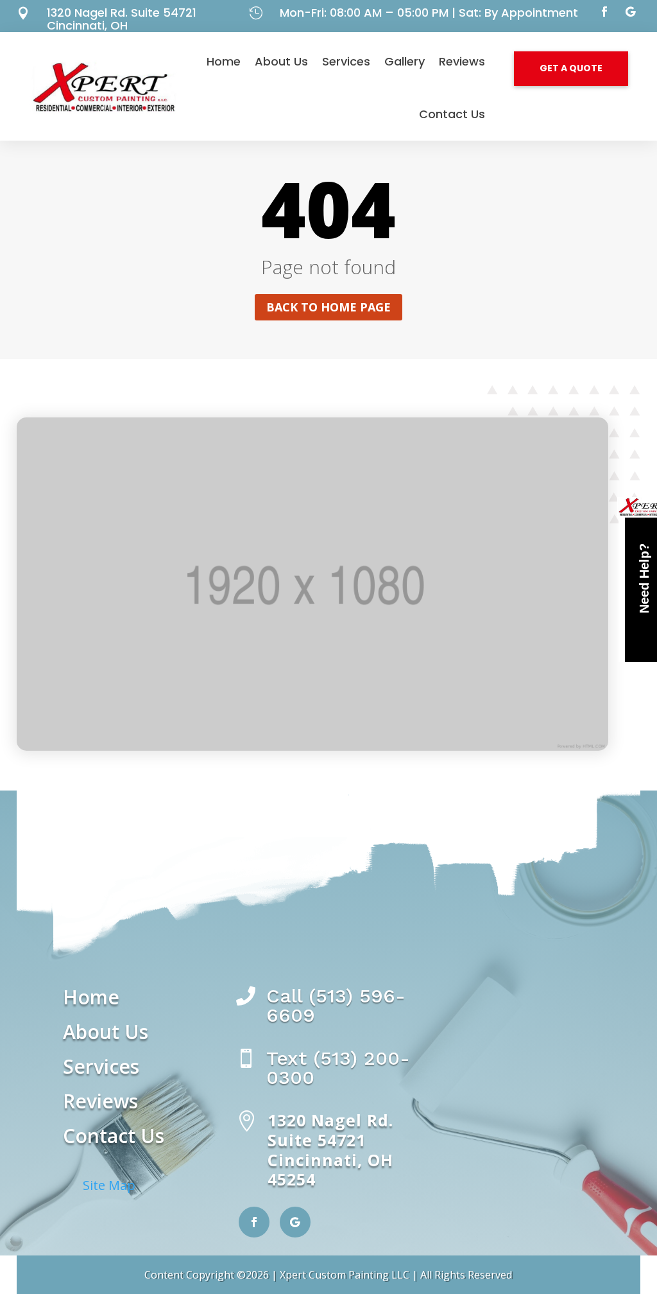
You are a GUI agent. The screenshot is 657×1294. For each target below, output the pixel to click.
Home (224, 61)
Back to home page (328, 307)
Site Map (109, 1185)
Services (346, 61)
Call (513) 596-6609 (335, 1005)
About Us (281, 61)
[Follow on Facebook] (604, 11)
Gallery (404, 61)
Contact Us (452, 114)
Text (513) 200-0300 (338, 1068)
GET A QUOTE (571, 68)
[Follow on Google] (630, 11)
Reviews (462, 61)
